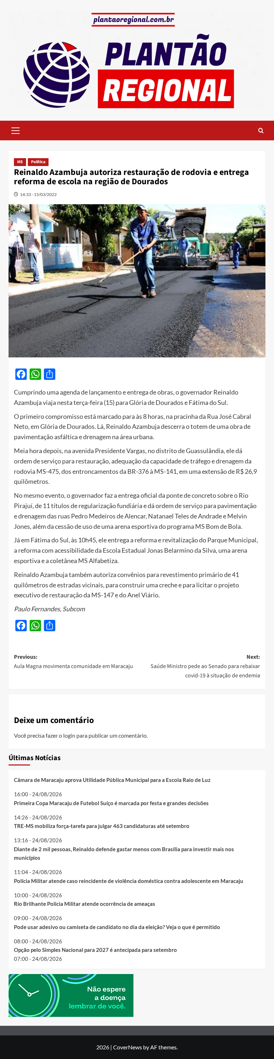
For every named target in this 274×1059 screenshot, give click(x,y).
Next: (205, 666)
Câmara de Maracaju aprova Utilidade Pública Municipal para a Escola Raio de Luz (112, 780)
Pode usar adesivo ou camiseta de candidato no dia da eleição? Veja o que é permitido (117, 927)
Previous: (73, 661)
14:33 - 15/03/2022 (38, 194)
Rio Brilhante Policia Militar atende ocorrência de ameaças (84, 903)
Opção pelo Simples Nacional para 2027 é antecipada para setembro (95, 950)
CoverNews (127, 1047)
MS (20, 162)
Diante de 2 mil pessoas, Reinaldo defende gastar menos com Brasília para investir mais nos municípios (124, 853)
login (69, 735)
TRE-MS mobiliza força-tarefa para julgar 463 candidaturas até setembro (101, 826)
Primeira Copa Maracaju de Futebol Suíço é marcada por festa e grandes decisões (111, 803)
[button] (16, 130)
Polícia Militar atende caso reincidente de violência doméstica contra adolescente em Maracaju (128, 881)
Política (38, 162)
